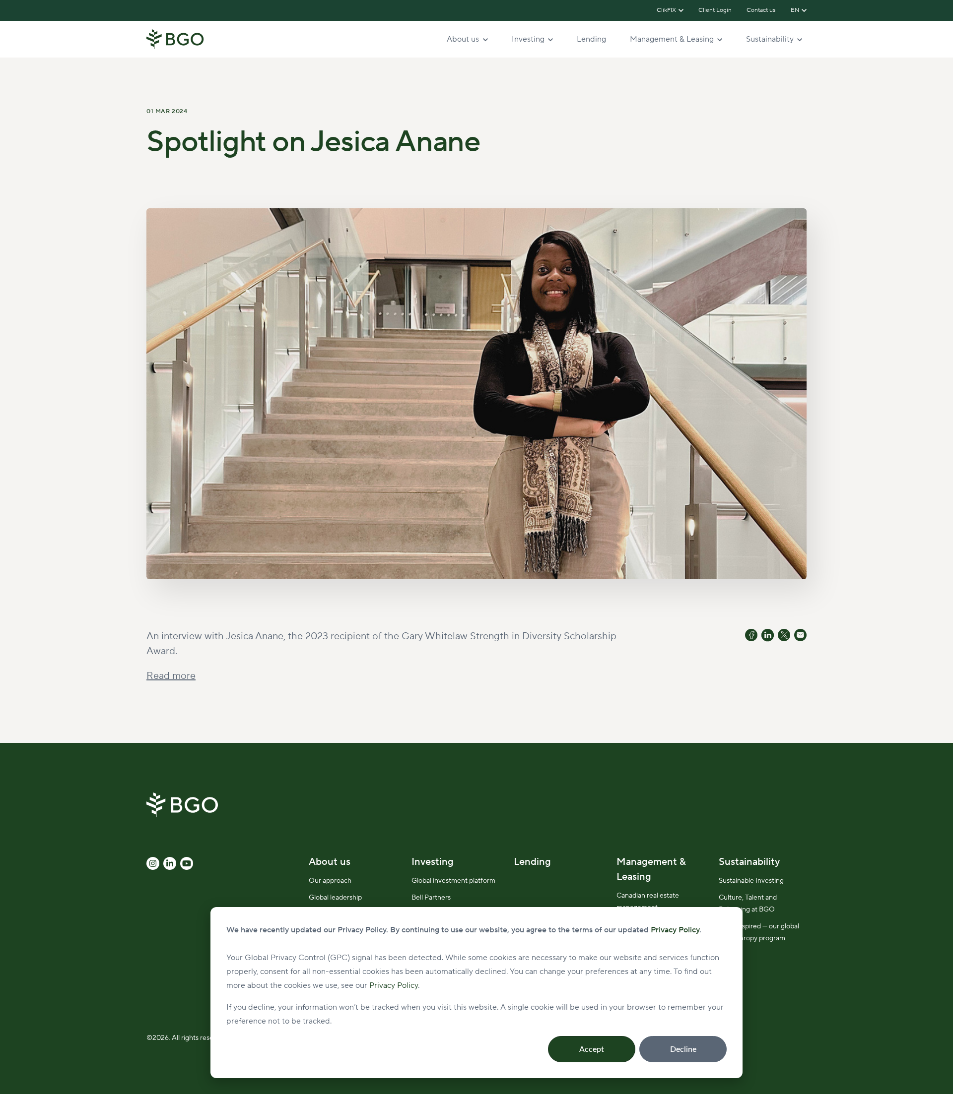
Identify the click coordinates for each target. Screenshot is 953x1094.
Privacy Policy (393, 985)
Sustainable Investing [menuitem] (751, 880)
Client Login (715, 10)
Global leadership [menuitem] (335, 897)
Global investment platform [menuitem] (453, 880)
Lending (591, 39)
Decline (683, 1049)
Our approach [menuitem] (330, 880)
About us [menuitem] (329, 861)
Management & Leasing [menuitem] (651, 869)
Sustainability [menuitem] (749, 861)
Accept (591, 1049)
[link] (175, 39)
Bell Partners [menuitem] (431, 897)
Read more (171, 675)
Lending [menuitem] (532, 861)
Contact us (761, 10)
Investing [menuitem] (432, 861)
